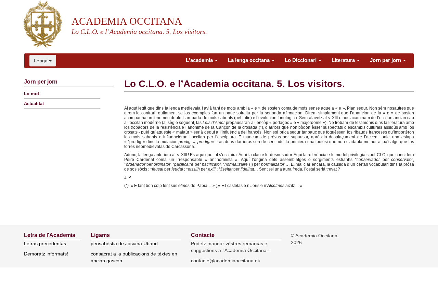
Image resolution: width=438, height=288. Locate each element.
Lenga (41, 60)
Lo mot (31, 93)
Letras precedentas (45, 243)
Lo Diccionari (301, 60)
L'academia (200, 60)
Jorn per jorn (386, 60)
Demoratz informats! (46, 253)
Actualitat (34, 103)
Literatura (344, 60)
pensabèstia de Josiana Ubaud (124, 243)
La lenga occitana (249, 60)
